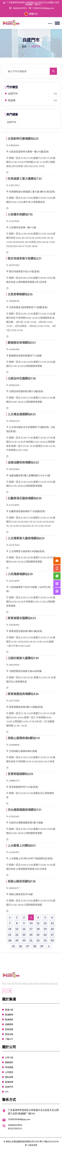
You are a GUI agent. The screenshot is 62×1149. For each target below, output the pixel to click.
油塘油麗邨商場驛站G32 (23, 462)
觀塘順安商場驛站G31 (22, 342)
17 (31, 928)
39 (41, 946)
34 (52, 940)
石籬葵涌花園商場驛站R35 (25, 498)
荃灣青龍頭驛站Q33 (20, 774)
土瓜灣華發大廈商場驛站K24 (26, 538)
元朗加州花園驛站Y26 (22, 378)
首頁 (24, 46)
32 (38, 940)
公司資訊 (9, 1072)
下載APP (9, 1039)
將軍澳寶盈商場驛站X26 (23, 694)
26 (45, 934)
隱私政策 (9, 1077)
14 (9, 928)
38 (34, 946)
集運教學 (9, 1014)
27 (52, 934)
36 (20, 946)
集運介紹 (9, 1009)
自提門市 (13, 93)
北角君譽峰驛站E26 (20, 294)
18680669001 (20, 8)
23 (23, 934)
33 (45, 940)
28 (9, 940)
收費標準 (9, 1024)
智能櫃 (11, 100)
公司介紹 (9, 1057)
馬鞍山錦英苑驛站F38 (21, 881)
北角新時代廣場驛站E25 (23, 138)
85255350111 (15, 1128)
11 (38, 923)
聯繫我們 (9, 1062)
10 (31, 923)
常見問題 (9, 1067)
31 (31, 940)
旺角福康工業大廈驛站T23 (25, 178)
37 (27, 946)
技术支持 (33, 1145)
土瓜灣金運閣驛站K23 (22, 414)
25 (38, 934)
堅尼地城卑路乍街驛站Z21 (25, 258)
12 (45, 923)
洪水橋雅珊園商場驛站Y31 (25, 810)
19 (45, 928)
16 (23, 928)
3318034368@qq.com (43, 8)
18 (38, 928)
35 (13, 946)
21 (9, 934)
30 (23, 940)
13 (52, 923)
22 (16, 934)
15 (16, 928)
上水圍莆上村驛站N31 (22, 845)
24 (31, 934)
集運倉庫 (9, 1082)
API (7, 1091)
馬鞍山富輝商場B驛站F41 (24, 738)
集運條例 (9, 1019)
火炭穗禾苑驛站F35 (20, 214)
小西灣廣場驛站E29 (20, 574)
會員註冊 (9, 1034)
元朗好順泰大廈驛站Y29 (23, 658)
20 (52, 928)
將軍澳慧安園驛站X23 (22, 618)
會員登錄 (9, 1029)
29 (16, 940)
